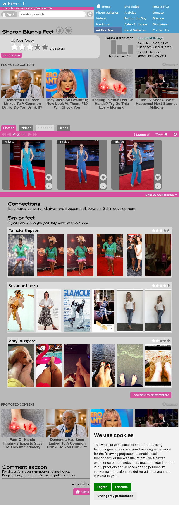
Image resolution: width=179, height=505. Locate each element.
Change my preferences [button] (115, 496)
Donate (158, 12)
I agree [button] (102, 487)
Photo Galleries (107, 12)
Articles (130, 12)
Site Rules (131, 6)
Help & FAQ (161, 6)
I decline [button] (121, 487)
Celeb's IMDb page (151, 38)
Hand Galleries (135, 30)
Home (106, 6)
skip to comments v (161, 194)
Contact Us (161, 30)
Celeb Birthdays (135, 24)
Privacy (158, 18)
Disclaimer (161, 24)
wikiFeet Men (105, 30)
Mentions (103, 24)
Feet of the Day (135, 18)
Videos (101, 18)
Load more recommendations (151, 395)
